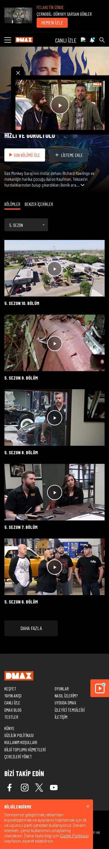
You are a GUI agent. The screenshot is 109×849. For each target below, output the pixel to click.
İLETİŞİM (61, 717)
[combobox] (26, 224)
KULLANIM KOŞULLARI (20, 742)
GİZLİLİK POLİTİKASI (19, 735)
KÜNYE (9, 728)
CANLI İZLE (65, 40)
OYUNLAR (62, 688)
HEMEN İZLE (52, 22)
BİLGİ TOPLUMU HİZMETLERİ (25, 749)
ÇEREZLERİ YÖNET (18, 756)
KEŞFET (10, 688)
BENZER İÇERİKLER (39, 204)
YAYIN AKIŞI (13, 695)
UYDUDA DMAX (65, 702)
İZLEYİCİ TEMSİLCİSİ (70, 710)
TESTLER (11, 717)
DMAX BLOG (13, 710)
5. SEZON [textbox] (16, 225)
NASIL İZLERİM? (66, 695)
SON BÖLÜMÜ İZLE (27, 155)
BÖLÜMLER (12, 204)
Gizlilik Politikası (74, 836)
